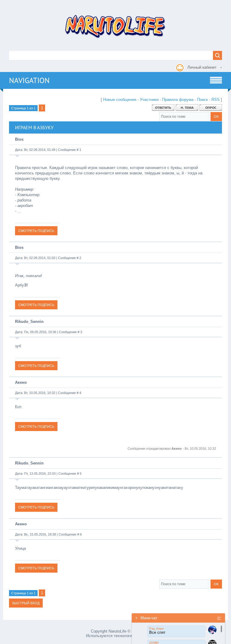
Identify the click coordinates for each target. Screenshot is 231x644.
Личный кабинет (202, 67)
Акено (21, 382)
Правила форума (177, 99)
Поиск (202, 99)
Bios (19, 139)
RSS (215, 99)
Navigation (29, 80)
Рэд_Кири (156, 628)
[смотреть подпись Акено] (36, 426)
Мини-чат (146, 618)
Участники (149, 99)
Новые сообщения (119, 99)
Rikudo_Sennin (29, 321)
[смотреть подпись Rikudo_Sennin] (36, 365)
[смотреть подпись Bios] (36, 230)
